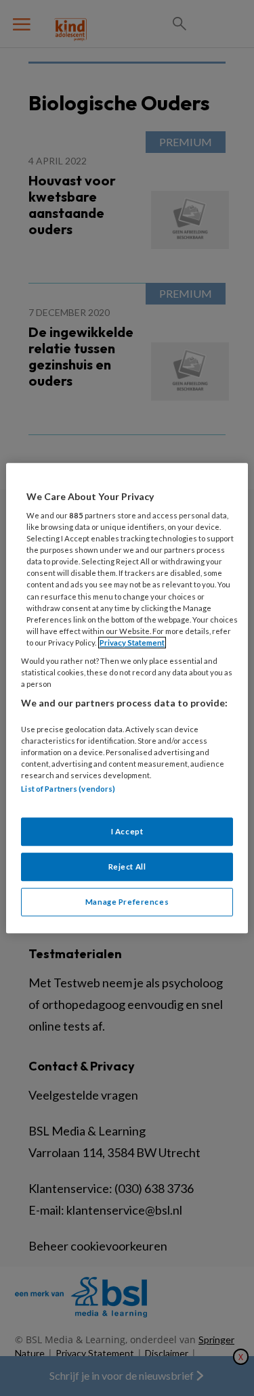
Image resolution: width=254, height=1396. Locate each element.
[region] (126, 698)
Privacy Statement (132, 642)
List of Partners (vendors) (68, 788)
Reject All (127, 866)
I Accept (127, 832)
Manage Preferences (127, 901)
